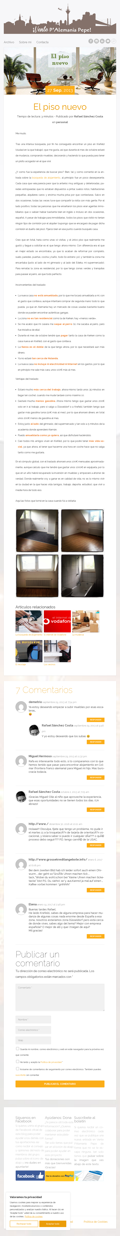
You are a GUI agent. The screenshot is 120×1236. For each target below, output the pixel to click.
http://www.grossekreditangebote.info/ (58, 859)
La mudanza (78, 635)
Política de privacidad (51, 1062)
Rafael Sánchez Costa (88, 116)
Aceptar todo (52, 1224)
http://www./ (39, 824)
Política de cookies (34, 1216)
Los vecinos (49, 664)
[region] (38, 1211)
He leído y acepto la (41, 1062)
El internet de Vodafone (55, 635)
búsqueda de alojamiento (46, 177)
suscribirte (21, 1075)
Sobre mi (25, 42)
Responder (95, 720)
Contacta (42, 42)
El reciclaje (21, 664)
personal (62, 122)
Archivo (9, 42)
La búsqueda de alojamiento (29, 635)
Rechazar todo (24, 1224)
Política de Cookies (96, 1221)
